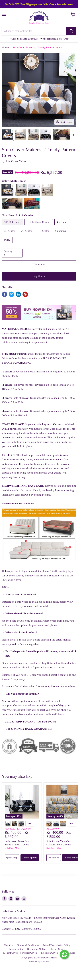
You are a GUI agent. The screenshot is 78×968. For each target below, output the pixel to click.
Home (5, 47)
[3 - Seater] (10, 235)
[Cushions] (61, 235)
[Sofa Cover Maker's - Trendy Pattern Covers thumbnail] (20, 135)
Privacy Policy (16, 949)
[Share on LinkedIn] (18, 294)
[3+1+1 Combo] (13, 226)
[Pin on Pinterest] (25, 294)
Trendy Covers (58, 949)
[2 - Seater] (27, 235)
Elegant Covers (10, 952)
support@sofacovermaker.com (22, 705)
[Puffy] (8, 244)
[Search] (71, 31)
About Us (8, 945)
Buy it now (39, 276)
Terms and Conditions (28, 945)
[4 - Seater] (62, 226)
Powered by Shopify (39, 961)
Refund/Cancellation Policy (56, 945)
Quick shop (11, 857)
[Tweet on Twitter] (11, 294)
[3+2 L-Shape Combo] (39, 226)
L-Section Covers (49, 952)
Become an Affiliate (37, 949)
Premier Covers (29, 952)
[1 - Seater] (44, 235)
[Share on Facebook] (4, 294)
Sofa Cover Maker (15, 161)
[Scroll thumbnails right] (73, 135)
